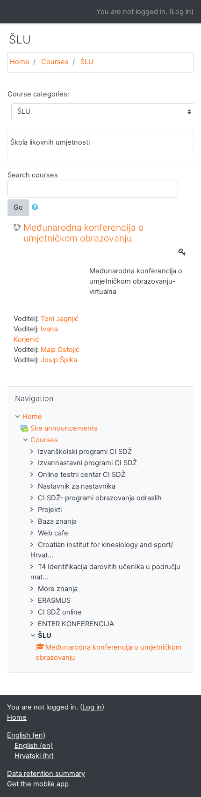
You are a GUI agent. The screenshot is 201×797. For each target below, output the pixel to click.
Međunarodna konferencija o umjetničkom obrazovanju (83, 233)
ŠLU (86, 62)
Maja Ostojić (60, 349)
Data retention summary (46, 773)
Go (18, 207)
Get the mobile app (38, 784)
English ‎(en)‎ (26, 735)
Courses (55, 62)
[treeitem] (100, 417)
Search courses (32, 175)
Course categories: (38, 94)
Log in (181, 11)
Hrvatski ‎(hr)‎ (34, 756)
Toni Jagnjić (60, 318)
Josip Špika (59, 360)
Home (19, 62)
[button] (37, 207)
